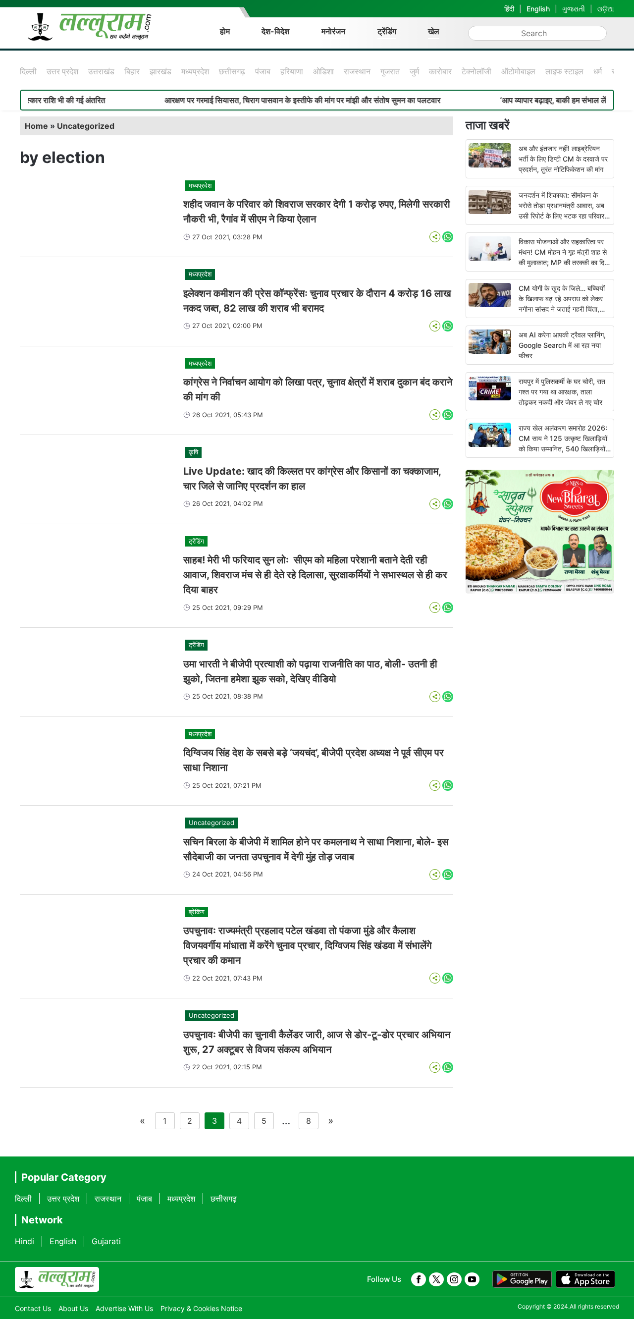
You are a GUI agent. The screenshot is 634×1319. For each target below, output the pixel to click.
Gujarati (106, 1241)
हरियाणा (291, 71)
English (538, 8)
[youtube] (472, 1279)
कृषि (193, 452)
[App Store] (585, 1279)
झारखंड (160, 71)
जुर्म (414, 71)
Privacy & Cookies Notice (201, 1308)
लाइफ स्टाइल (564, 71)
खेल (433, 31)
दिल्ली (28, 71)
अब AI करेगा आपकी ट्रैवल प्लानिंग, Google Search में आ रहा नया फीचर (562, 345)
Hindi (24, 1241)
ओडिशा (323, 71)
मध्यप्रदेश (195, 71)
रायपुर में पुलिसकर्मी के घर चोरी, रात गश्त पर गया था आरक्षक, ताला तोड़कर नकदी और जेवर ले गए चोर (562, 391)
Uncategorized (85, 126)
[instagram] (454, 1279)
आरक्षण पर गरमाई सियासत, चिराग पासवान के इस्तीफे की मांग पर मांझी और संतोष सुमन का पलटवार (275, 100)
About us (73, 1308)
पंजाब (262, 71)
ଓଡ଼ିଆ (605, 8)
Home (36, 126)
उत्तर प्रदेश (62, 71)
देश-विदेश (275, 31)
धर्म (597, 71)
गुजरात (390, 71)
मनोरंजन (333, 31)
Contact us (33, 1308)
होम (225, 31)
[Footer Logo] (57, 1279)
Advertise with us (124, 1308)
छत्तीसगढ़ (232, 71)
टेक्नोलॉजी (476, 71)
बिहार (132, 71)
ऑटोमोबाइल (518, 71)
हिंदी (509, 8)
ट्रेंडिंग (386, 31)
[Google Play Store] (522, 1279)
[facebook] (419, 1279)
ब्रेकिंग (197, 912)
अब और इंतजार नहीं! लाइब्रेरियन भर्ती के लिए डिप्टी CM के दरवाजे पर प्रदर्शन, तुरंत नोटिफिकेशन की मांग (563, 158)
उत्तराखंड (101, 71)
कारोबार (440, 71)
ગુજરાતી (573, 8)
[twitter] (436, 1279)
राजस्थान (357, 71)
